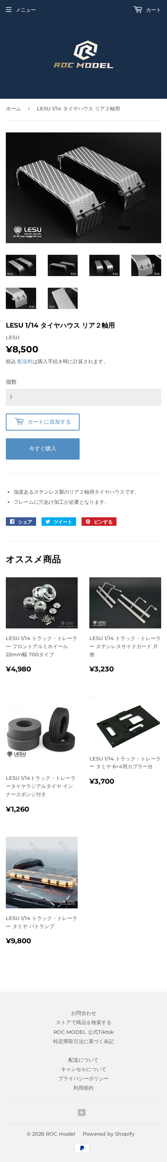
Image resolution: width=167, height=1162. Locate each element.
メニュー (26, 10)
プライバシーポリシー (83, 1078)
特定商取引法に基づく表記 (83, 1041)
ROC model (60, 1134)
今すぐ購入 (42, 448)
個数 (11, 381)
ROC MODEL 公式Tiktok (84, 1032)
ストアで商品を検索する (83, 1022)
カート (152, 10)
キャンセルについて (83, 1069)
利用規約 (83, 1088)
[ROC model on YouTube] (82, 1114)
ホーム (13, 108)
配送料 (25, 361)
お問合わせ (83, 1013)
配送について (83, 1060)
